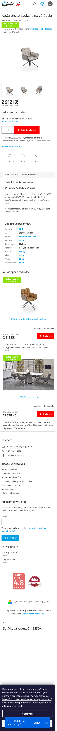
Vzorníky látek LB (9, 552)
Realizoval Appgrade (39, 601)
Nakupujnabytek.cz (14, 455)
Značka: (11, 32)
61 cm (21, 240)
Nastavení (27, 713)
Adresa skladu (8, 489)
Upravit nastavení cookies (33, 613)
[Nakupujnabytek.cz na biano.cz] (19, 581)
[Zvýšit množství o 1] (12, 128)
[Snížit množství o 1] (12, 131)
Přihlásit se (10, 538)
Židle (21, 229)
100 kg (22, 251)
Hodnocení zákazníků (11, 477)
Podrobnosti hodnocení (41, 29)
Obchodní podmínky (11, 473)
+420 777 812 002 (13, 450)
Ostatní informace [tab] (29, 174)
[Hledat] (34, 4)
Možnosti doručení (10, 121)
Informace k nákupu (10, 493)
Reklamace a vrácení (11, 485)
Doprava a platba (9, 469)
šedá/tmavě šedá (27, 236)
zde (21, 706)
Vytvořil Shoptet (21, 601)
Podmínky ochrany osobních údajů (17, 481)
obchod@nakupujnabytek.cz (19, 446)
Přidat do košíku (28, 130)
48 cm (21, 262)
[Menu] (50, 4)
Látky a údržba (8, 559)
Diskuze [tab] (15, 174)
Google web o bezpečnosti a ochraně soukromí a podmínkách (26, 697)
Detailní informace (10, 146)
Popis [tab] (6, 174)
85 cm (21, 259)
